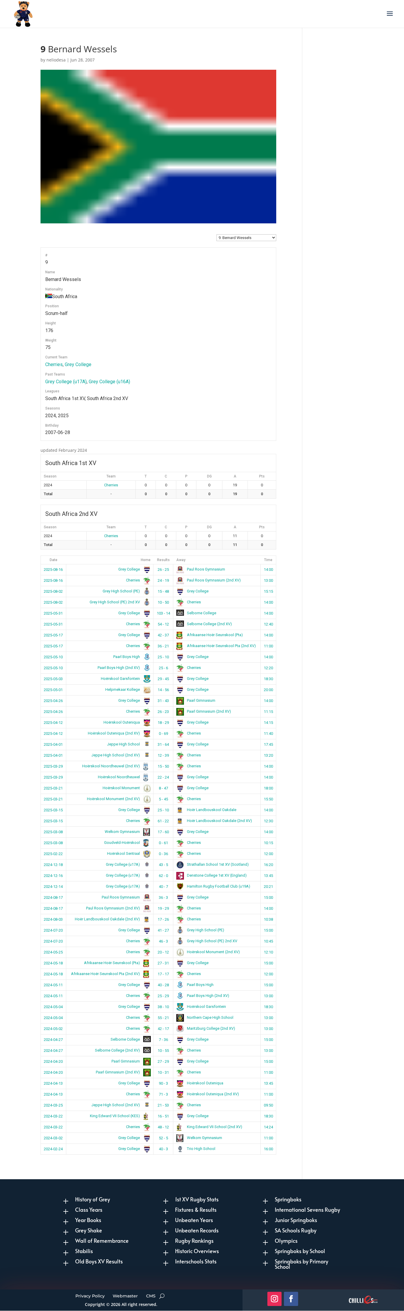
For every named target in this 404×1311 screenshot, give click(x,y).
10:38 (268, 919)
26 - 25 (163, 569)
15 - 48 (163, 591)
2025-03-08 (53, 832)
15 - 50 (163, 766)
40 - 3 (163, 1149)
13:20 (268, 755)
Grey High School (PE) (122, 591)
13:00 (268, 580)
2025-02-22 (53, 854)
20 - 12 (163, 952)
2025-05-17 (53, 635)
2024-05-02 (53, 1028)
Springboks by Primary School (301, 1264)
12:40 (268, 624)
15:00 (268, 897)
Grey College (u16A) (109, 381)
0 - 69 (163, 733)
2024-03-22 (53, 1116)
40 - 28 (163, 985)
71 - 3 (163, 1094)
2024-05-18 (53, 963)
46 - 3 (163, 941)
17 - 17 (163, 974)
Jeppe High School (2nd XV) (116, 755)
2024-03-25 (53, 1105)
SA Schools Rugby (295, 1230)
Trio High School (200, 1148)
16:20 (268, 864)
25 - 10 (163, 657)
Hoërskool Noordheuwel (119, 777)
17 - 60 (163, 832)
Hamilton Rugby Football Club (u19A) (218, 886)
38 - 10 (163, 1007)
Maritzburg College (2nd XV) (210, 1028)
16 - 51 (163, 1116)
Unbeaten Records (197, 1230)
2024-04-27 (53, 1039)
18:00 (268, 788)
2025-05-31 (53, 613)
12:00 (268, 854)
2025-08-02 (53, 591)
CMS (151, 1296)
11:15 (268, 711)
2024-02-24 (53, 1149)
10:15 (268, 843)
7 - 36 (163, 1039)
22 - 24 (163, 777)
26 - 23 (163, 711)
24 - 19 (163, 580)
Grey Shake (88, 1230)
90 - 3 (163, 1083)
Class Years (88, 1209)
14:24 (268, 1127)
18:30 (268, 679)
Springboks (288, 1199)
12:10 (268, 952)
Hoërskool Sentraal (124, 853)
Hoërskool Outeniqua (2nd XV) (114, 733)
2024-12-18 (53, 864)
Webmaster (125, 1296)
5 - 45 (163, 799)
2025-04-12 (53, 722)
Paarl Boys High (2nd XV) (119, 667)
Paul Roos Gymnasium (205, 569)
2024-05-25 (53, 952)
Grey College (78, 364)
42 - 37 (163, 635)
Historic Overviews (197, 1251)
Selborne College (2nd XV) (209, 624)
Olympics (286, 1240)
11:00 (268, 646)
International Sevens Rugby (307, 1209)
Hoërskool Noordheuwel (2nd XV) (111, 766)
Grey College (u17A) (66, 381)
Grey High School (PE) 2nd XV (115, 602)
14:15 (268, 722)
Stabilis (84, 1251)
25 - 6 (163, 668)
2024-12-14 (53, 886)
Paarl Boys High (127, 656)
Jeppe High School (124, 744)
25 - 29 (163, 996)
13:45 (268, 875)
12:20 (268, 668)
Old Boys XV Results (99, 1261)
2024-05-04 (53, 1007)
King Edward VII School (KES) (115, 1116)
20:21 (268, 886)
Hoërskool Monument (122, 788)
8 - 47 (163, 788)
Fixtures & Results (195, 1209)
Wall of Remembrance (102, 1240)
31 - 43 (163, 700)
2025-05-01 (53, 690)
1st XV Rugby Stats (197, 1199)
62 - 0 (163, 875)
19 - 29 (163, 908)
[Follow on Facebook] (291, 1299)
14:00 (268, 569)
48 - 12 (163, 1127)
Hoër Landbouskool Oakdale (211, 810)
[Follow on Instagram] (274, 1299)
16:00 (268, 1149)
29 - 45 (163, 679)
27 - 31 (163, 963)
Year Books (88, 1220)
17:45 (268, 744)
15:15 (268, 591)
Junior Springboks (296, 1220)
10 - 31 (163, 1072)
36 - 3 (163, 897)
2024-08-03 (53, 919)
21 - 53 (163, 1105)
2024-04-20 (53, 1061)
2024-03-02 (53, 1138)
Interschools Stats (195, 1261)
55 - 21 (163, 1018)
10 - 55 (163, 1050)
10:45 (268, 941)
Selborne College (201, 613)
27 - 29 (163, 1061)
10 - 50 (163, 602)
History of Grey (92, 1199)
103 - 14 (163, 613)
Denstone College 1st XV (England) (216, 875)
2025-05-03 (53, 679)
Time (268, 560)
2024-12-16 (53, 875)
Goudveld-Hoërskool (122, 842)
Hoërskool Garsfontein (121, 678)
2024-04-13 (53, 1083)
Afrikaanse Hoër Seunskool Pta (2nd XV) (221, 646)
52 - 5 (163, 1138)
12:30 (268, 821)
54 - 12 (163, 624)
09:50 (268, 1105)
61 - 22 (163, 821)
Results (163, 560)
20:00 (268, 690)
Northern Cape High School (209, 1017)
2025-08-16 (53, 569)
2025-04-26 (53, 700)
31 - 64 (163, 744)
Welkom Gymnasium (123, 831)
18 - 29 (163, 722)
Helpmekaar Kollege (123, 689)
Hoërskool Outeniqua (122, 722)
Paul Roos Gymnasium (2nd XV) (213, 580)
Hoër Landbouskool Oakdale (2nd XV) (219, 820)
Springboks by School (300, 1251)
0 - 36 (163, 854)
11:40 (268, 733)
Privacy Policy (90, 1296)
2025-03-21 (53, 788)
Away (180, 560)
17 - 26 (163, 919)
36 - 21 (163, 646)
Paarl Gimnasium (200, 700)
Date (53, 560)
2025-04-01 (53, 744)
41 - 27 (163, 930)
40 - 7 (163, 886)
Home (146, 560)
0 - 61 (163, 843)
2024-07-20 (53, 930)
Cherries (54, 364)
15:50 (268, 799)
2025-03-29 (53, 766)
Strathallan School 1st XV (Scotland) (217, 864)
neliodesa (56, 60)
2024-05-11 (53, 985)
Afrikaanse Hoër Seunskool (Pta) (214, 635)
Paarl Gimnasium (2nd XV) (208, 711)
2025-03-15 (53, 810)
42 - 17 (163, 1028)
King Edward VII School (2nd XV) (214, 1127)
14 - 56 (163, 690)
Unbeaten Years (194, 1220)
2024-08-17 (53, 897)
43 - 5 (163, 864)
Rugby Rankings (194, 1240)
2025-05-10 (53, 657)
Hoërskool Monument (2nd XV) (114, 799)
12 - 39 (163, 755)
